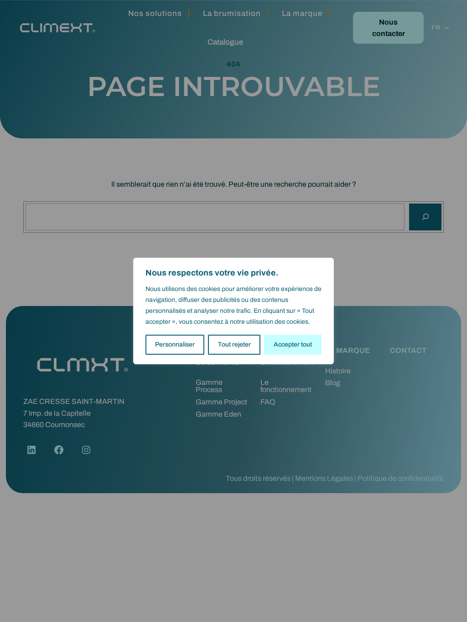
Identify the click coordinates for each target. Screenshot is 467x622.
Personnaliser (175, 344)
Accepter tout (293, 344)
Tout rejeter (234, 344)
